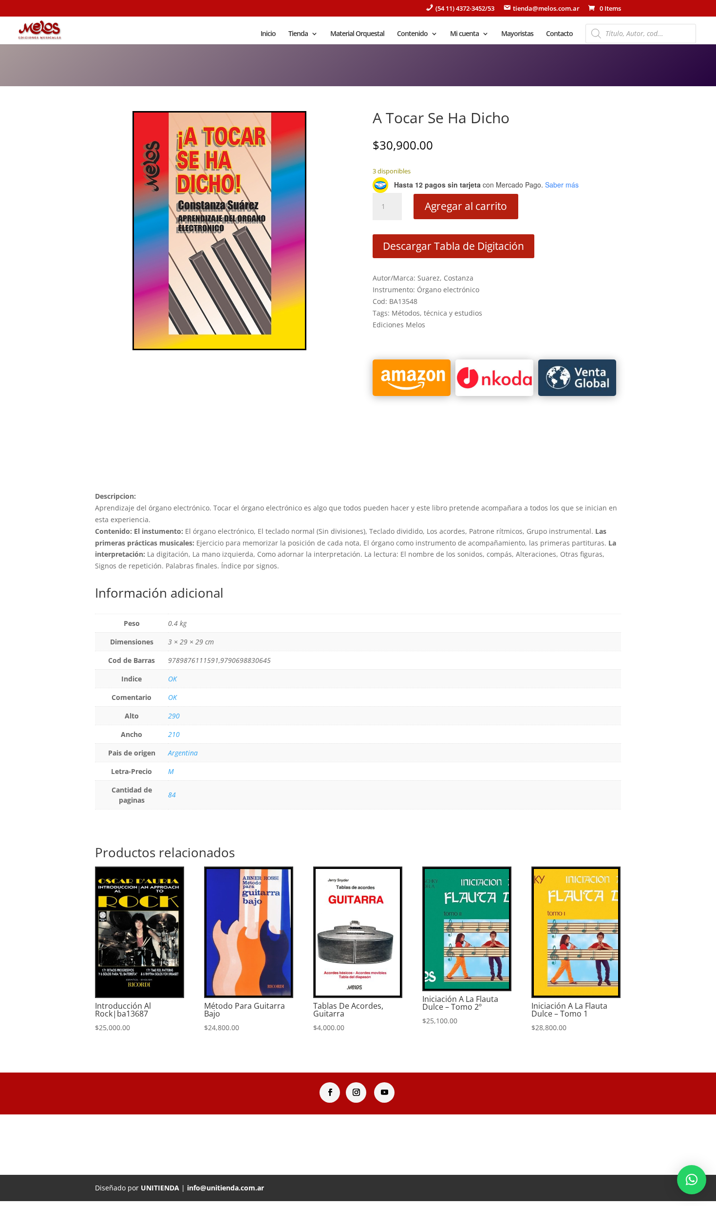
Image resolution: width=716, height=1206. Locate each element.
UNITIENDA (160, 1187)
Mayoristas (517, 34)
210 (174, 734)
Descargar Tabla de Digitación (453, 246)
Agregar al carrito (466, 206)
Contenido (412, 34)
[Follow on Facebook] (330, 1092)
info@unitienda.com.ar (225, 1187)
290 (174, 715)
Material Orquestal (357, 34)
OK (172, 678)
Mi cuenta (464, 34)
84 (172, 794)
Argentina (183, 752)
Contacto (559, 34)
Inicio (268, 34)
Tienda (298, 34)
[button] (691, 1179)
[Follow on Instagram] (356, 1092)
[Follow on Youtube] (384, 1092)
